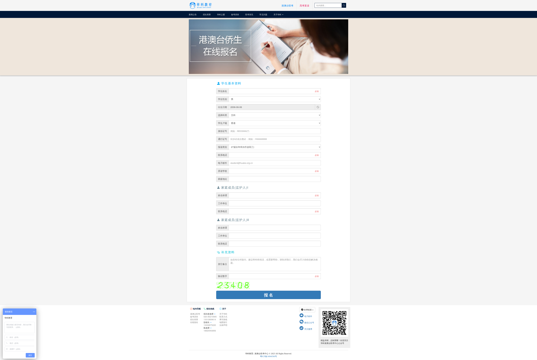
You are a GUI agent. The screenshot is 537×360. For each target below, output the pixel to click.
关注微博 (305, 329)
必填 (317, 91)
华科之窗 (221, 14)
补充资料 (226, 252)
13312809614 (210, 319)
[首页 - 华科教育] (200, 5)
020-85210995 (210, 316)
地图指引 (223, 322)
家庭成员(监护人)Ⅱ (233, 219)
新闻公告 (193, 14)
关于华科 (278, 14)
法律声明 (223, 325)
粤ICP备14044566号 (268, 356)
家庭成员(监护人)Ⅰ (232, 187)
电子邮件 (305, 316)
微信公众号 (306, 322)
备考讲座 (235, 14)
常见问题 (263, 14)
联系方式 (223, 316)
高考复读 (304, 5)
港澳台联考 (287, 5)
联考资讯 (249, 14)
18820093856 (210, 330)
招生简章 (207, 14)
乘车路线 (223, 319)
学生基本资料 (229, 83)
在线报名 (194, 322)
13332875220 (210, 325)
